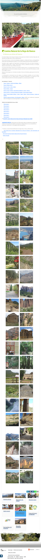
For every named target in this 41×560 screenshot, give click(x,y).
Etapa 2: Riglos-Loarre (8, 85)
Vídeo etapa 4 (6, 109)
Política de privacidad (17, 550)
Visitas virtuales (6, 135)
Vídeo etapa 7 (6, 115)
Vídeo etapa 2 (6, 106)
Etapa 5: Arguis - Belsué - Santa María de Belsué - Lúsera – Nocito (17, 90)
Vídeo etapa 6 (6, 113)
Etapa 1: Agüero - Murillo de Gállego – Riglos (12, 83)
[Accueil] (4, 10)
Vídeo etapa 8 (6, 117)
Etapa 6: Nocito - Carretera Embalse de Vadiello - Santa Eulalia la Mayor (18, 92)
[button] (28, 491)
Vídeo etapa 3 (6, 107)
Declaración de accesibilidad (14, 555)
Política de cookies (12, 552)
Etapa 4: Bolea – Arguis (8, 88)
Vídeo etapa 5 (6, 111)
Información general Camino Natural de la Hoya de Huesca (15, 133)
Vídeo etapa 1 (6, 104)
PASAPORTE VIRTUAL (6, 122)
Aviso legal (10, 550)
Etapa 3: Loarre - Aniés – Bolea (10, 87)
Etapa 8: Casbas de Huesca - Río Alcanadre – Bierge (14, 97)
